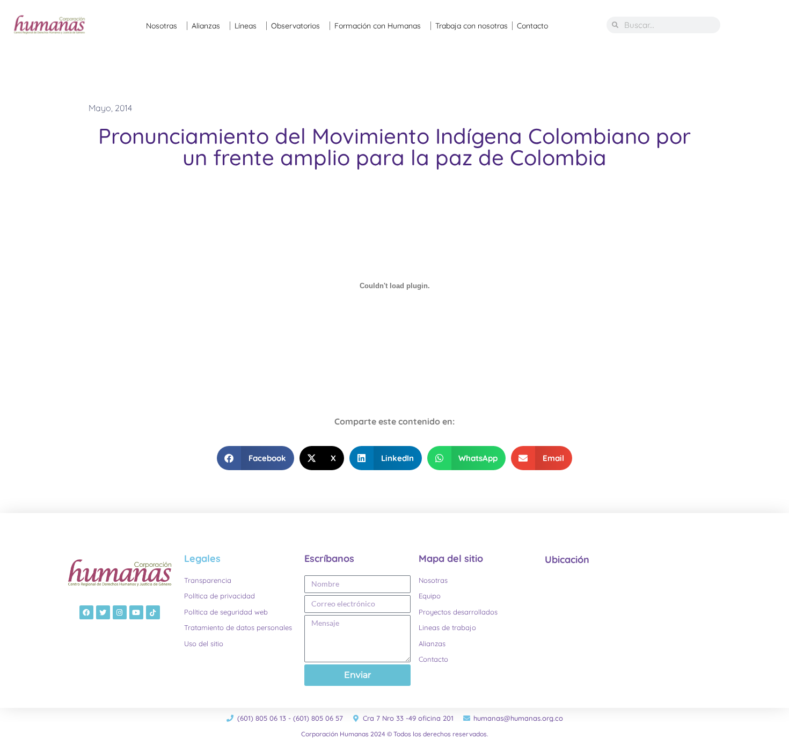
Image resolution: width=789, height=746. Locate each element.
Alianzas (206, 26)
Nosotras (161, 26)
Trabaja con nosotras (471, 26)
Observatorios (295, 26)
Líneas (246, 26)
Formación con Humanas (377, 26)
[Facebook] (86, 612)
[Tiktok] (153, 612)
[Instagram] (120, 612)
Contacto (532, 26)
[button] (255, 458)
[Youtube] (136, 612)
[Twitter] (103, 612)
